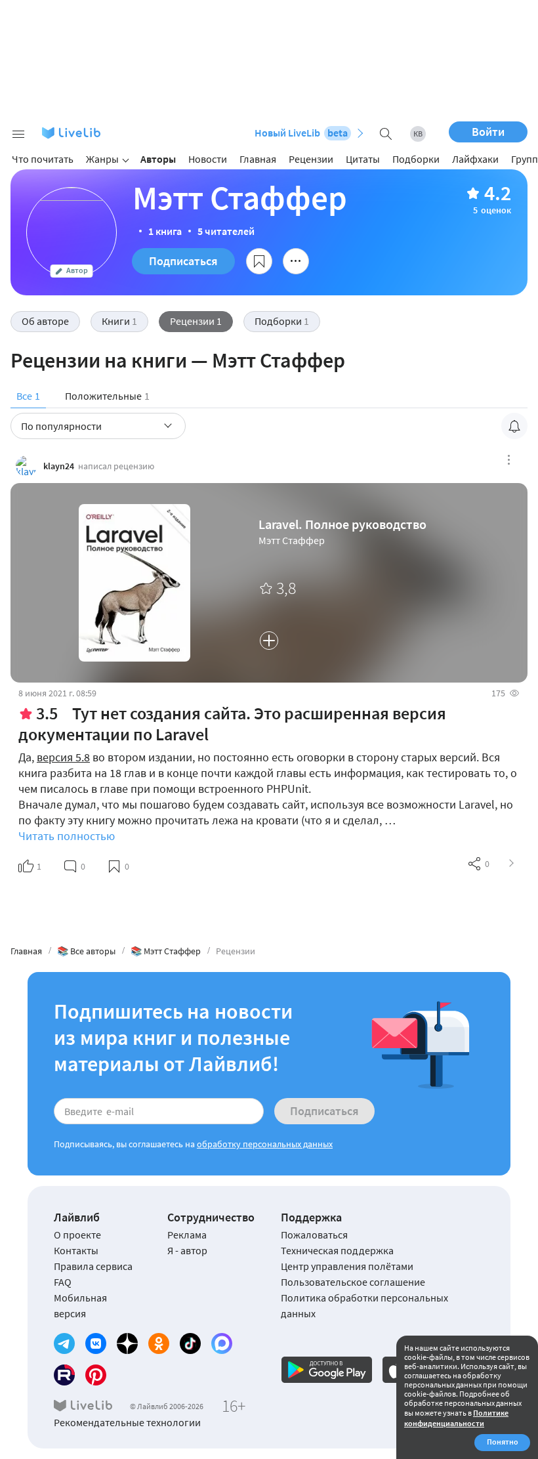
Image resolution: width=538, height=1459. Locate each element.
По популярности (61, 426)
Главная (257, 158)
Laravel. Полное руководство (342, 524)
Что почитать (42, 158)
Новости (207, 158)
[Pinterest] (95, 1374)
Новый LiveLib (301, 132)
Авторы (158, 158)
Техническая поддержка (337, 1250)
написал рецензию (116, 466)
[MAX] (221, 1343)
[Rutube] (64, 1374)
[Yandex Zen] (127, 1343)
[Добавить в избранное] (259, 261)
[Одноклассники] (158, 1343)
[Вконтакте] (95, 1343)
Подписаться (183, 260)
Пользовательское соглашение (353, 1281)
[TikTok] (190, 1343)
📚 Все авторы (86, 951)
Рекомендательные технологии (127, 1422)
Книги (119, 321)
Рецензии (311, 158)
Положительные (107, 395)
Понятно (502, 1442)
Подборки (416, 158)
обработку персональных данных (265, 1144)
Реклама (187, 1234)
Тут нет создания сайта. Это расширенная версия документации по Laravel (232, 723)
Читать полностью (66, 835)
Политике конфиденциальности (456, 1418)
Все (28, 395)
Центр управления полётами (347, 1266)
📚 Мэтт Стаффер (166, 951)
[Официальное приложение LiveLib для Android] (326, 1370)
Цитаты (363, 158)
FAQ (63, 1281)
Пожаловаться (314, 1234)
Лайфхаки (475, 158)
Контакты (76, 1250)
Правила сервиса (93, 1266)
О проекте (77, 1234)
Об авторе (45, 321)
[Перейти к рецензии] (512, 864)
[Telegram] (64, 1343)
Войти (488, 131)
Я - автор (187, 1250)
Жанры (102, 158)
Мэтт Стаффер (292, 540)
